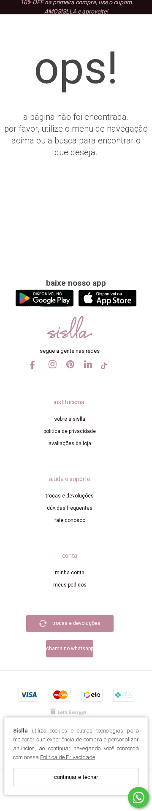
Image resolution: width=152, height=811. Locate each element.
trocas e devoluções (70, 496)
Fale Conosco (69, 520)
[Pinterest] (68, 372)
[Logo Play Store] (44, 304)
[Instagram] (50, 372)
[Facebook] (33, 368)
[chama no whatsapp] (69, 636)
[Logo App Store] (107, 304)
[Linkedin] (86, 372)
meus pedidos (70, 585)
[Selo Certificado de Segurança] (67, 710)
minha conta (69, 573)
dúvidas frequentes (69, 508)
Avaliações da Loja (70, 443)
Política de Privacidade (67, 757)
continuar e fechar (76, 777)
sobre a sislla (69, 419)
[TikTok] (103, 368)
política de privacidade (69, 431)
